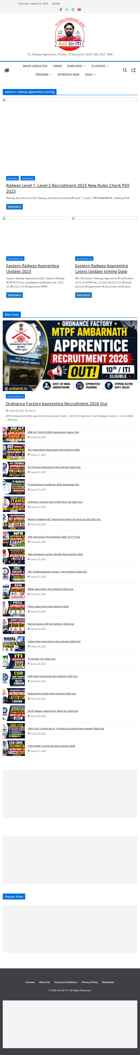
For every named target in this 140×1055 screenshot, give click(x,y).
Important (12, 178)
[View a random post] (133, 70)
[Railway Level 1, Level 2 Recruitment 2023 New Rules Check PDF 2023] (70, 135)
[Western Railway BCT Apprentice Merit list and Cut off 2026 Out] (14, 521)
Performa (42, 74)
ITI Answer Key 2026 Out (41, 658)
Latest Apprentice (15, 396)
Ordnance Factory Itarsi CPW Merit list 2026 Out (55, 502)
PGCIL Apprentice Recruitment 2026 (48, 606)
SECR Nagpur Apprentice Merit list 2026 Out (53, 711)
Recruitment (28, 178)
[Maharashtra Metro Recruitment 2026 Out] (14, 696)
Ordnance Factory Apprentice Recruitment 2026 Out (57, 403)
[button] (84, 66)
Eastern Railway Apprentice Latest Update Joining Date (101, 268)
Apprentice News (68, 74)
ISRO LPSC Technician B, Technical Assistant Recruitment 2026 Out (66, 728)
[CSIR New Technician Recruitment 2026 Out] (14, 678)
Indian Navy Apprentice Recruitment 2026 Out (54, 641)
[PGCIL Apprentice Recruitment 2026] (14, 608)
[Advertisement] (70, 794)
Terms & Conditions (65, 982)
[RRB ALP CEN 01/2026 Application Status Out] (14, 434)
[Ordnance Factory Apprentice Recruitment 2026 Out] (70, 355)
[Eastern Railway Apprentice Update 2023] (35, 234)
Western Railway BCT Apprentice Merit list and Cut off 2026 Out (64, 519)
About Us (44, 982)
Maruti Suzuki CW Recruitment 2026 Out (51, 623)
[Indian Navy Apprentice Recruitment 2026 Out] (14, 643)
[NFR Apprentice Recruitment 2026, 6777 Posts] (14, 539)
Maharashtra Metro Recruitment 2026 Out (52, 693)
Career (57, 65)
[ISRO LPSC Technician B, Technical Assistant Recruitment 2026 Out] (14, 731)
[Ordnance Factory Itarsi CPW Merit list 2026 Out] (14, 504)
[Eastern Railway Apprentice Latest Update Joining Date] (104, 234)
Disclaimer (108, 982)
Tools (89, 74)
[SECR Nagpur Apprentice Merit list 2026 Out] (14, 713)
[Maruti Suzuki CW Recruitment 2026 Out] (14, 626)
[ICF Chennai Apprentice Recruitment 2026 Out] (14, 469)
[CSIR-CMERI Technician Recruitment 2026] (14, 748)
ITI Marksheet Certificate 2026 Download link (53, 484)
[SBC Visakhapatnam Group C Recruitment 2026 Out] (14, 574)
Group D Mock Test (35, 65)
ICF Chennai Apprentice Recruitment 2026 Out (54, 467)
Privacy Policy (90, 982)
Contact (30, 982)
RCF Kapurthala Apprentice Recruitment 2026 (54, 449)
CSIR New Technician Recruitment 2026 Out (53, 676)
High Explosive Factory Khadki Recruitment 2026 (55, 554)
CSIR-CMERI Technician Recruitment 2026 (51, 746)
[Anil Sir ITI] (7, 70)
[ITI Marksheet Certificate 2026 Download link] (14, 487)
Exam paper (74, 65)
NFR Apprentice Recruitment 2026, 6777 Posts (54, 536)
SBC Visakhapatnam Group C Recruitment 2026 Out (57, 571)
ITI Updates (98, 65)
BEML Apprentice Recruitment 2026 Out (50, 589)
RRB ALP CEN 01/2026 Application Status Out (53, 432)
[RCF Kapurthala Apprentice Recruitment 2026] (14, 452)
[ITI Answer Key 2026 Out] (14, 661)
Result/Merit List (15, 258)
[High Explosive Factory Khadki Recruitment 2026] (14, 556)
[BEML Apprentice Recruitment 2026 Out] (14, 591)
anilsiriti (32, 410)
